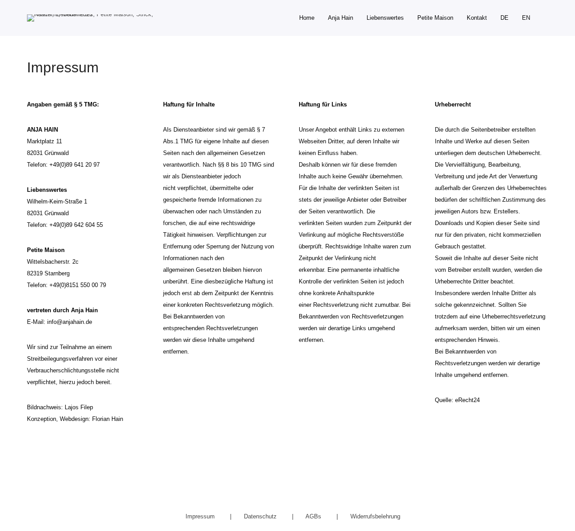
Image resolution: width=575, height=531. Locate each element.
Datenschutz (261, 516)
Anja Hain (340, 17)
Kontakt (477, 17)
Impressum (201, 516)
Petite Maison (435, 17)
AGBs (314, 516)
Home (306, 17)
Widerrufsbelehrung (375, 516)
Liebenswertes (385, 17)
